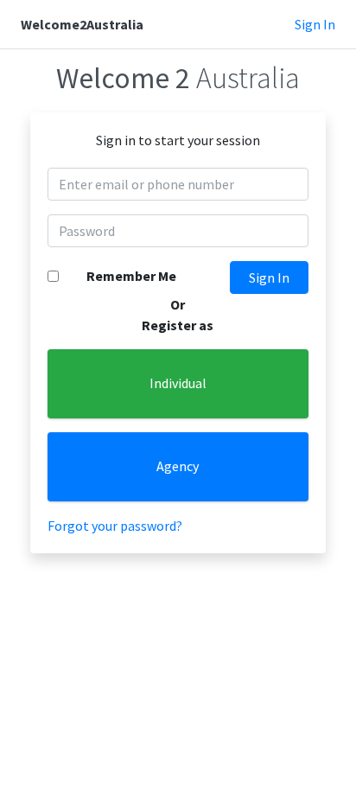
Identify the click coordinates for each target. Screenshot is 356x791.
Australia (178, 78)
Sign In (315, 24)
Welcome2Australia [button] (82, 24)
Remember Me (131, 275)
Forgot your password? (115, 525)
